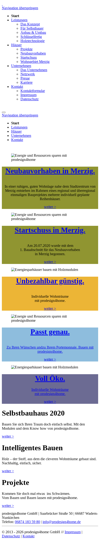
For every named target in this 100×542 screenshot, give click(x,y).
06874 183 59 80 (27, 522)
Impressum (73, 532)
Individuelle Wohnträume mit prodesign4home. (50, 392)
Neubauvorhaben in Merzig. (50, 171)
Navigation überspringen (20, 8)
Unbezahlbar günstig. (50, 281)
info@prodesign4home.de (62, 522)
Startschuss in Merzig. (50, 230)
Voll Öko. (50, 378)
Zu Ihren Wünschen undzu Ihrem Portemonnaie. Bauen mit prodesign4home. (50, 349)
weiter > (50, 207)
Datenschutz (11, 536)
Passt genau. (50, 332)
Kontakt (28, 536)
